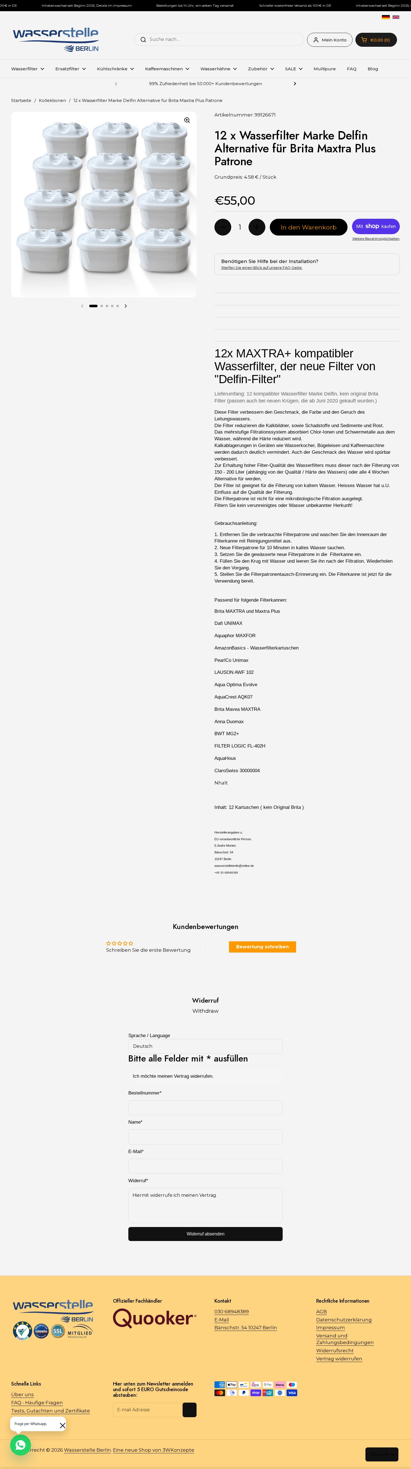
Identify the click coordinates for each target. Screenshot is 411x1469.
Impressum (330, 1327)
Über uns (22, 1394)
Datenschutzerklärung (344, 1320)
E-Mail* (136, 1151)
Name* (135, 1122)
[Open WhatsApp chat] (20, 1445)
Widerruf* (138, 1180)
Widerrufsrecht (335, 1350)
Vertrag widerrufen (339, 1358)
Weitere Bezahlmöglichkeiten (376, 238)
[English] (396, 17)
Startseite (21, 100)
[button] (93, 305)
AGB (321, 1311)
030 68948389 (231, 1311)
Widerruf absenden (206, 1233)
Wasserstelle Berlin (87, 1450)
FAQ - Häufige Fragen (37, 1402)
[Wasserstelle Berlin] (56, 40)
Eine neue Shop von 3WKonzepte (153, 1450)
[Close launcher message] (60, 1423)
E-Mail (221, 1320)
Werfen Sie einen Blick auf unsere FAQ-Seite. (262, 268)
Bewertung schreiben (262, 946)
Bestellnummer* (145, 1093)
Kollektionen (52, 100)
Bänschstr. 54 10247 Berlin (245, 1327)
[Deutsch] (386, 17)
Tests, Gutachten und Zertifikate (50, 1411)
